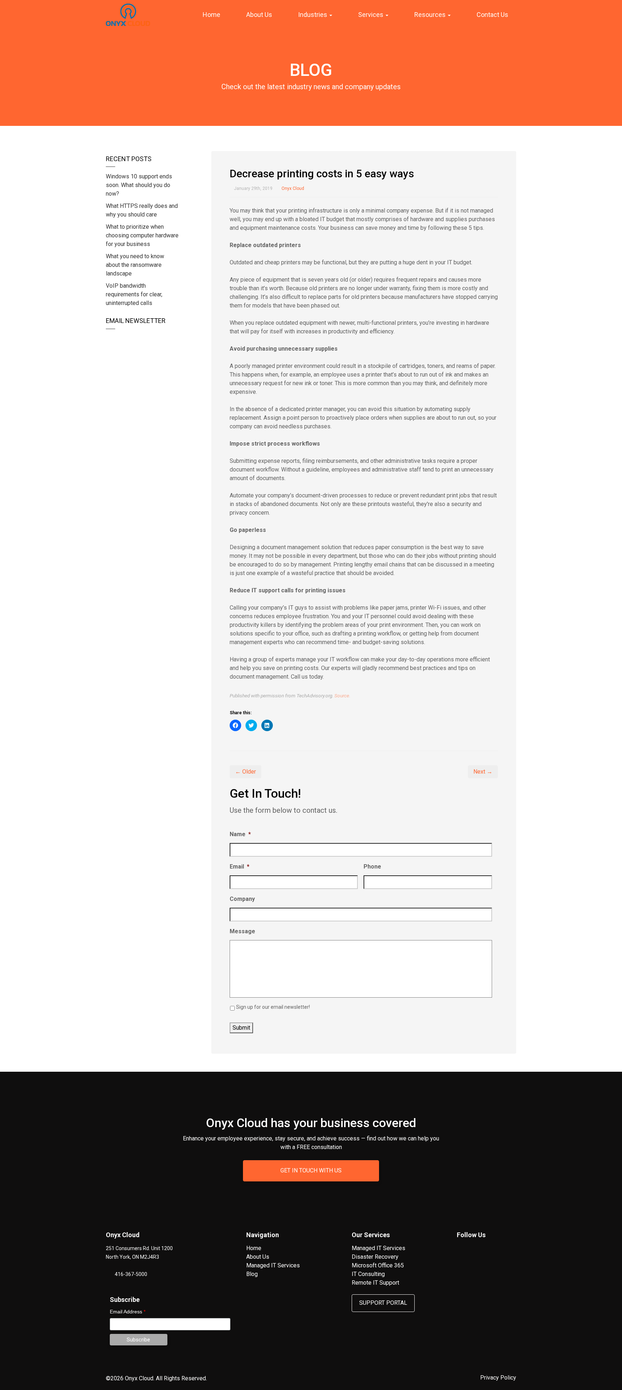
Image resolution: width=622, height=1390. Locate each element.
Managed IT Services (273, 1265)
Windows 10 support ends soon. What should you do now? (139, 185)
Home (211, 14)
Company (242, 898)
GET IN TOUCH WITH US (311, 1170)
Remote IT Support (375, 1282)
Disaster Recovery (375, 1256)
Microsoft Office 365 (378, 1265)
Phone (372, 866)
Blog (252, 1274)
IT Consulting (368, 1274)
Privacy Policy (498, 1377)
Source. (342, 695)
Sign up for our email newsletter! (273, 1007)
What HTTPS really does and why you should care (142, 210)
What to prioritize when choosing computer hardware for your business (142, 235)
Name (240, 834)
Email (239, 866)
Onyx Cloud (292, 188)
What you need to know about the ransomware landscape (135, 265)
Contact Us (492, 14)
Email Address (127, 1311)
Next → (482, 771)
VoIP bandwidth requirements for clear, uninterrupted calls (134, 294)
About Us (259, 14)
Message (242, 931)
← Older (245, 771)
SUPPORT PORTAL (383, 1302)
